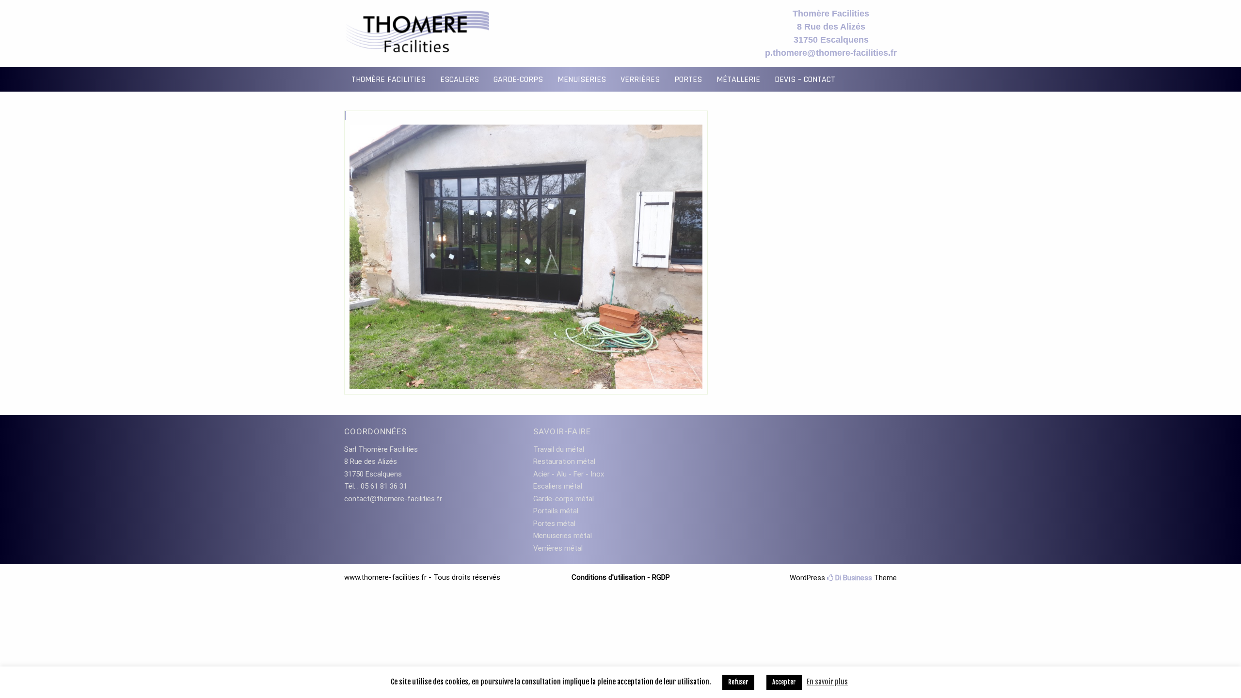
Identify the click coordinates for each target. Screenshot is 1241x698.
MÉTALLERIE (738, 79)
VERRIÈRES (640, 79)
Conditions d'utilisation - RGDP (621, 577)
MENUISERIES (581, 79)
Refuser (738, 682)
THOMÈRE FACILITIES (388, 79)
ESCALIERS (459, 79)
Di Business (852, 577)
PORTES (688, 79)
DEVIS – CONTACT (805, 79)
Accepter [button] (784, 682)
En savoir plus (827, 681)
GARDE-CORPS (518, 79)
